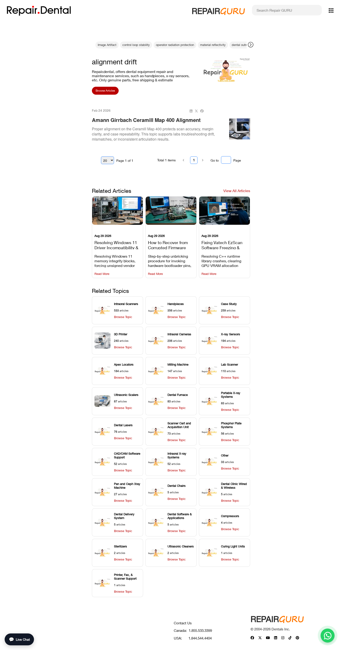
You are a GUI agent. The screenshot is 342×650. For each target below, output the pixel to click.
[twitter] (196, 111)
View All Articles (236, 190)
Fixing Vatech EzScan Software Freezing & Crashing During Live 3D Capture (224, 244)
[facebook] (202, 111)
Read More (101, 274)
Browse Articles (105, 90)
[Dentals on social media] (252, 638)
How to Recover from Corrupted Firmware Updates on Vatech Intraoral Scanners (168, 244)
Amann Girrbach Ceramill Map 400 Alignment (146, 120)
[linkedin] (191, 111)
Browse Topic (123, 316)
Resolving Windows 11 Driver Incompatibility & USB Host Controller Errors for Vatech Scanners (116, 244)
